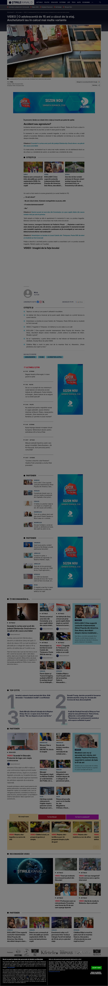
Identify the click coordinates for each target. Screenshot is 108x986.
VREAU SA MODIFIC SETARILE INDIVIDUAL (96, 973)
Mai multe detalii (11, 967)
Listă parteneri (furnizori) (54, 971)
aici (27, 976)
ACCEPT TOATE (96, 967)
